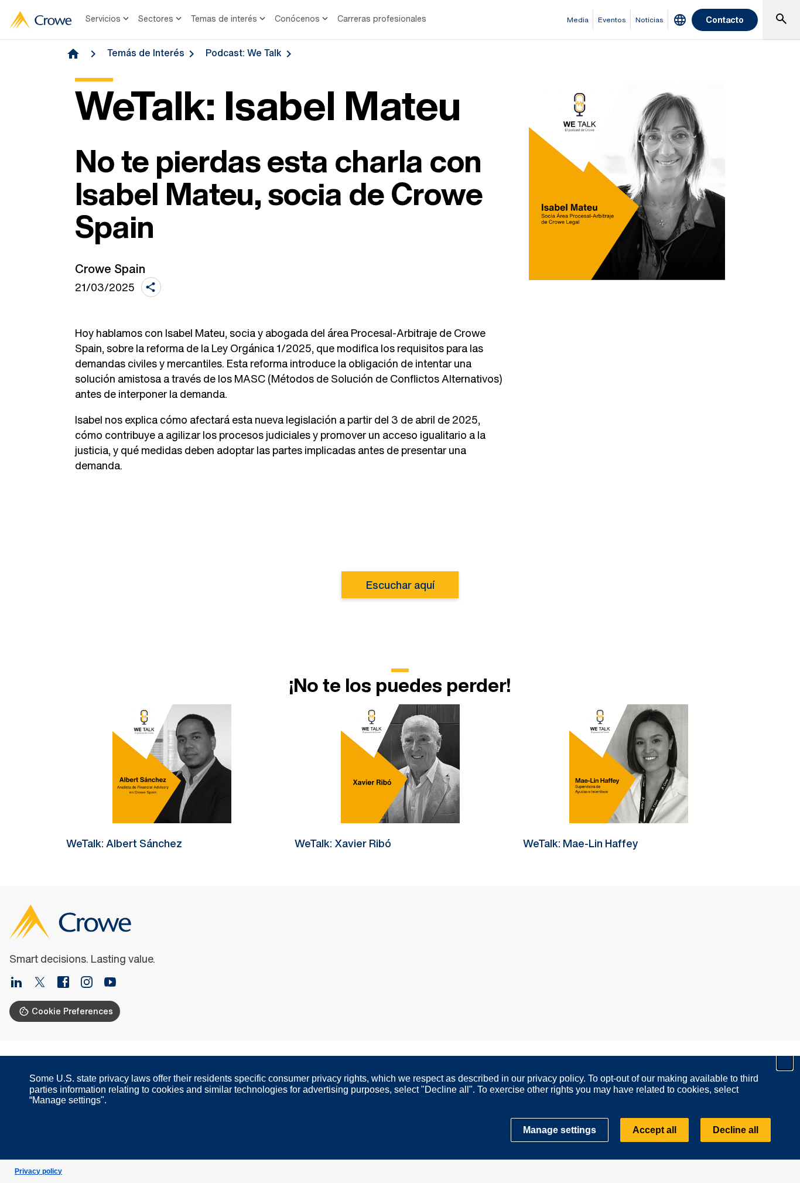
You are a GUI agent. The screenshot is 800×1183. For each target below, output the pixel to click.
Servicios (103, 18)
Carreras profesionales (381, 18)
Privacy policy (38, 1171)
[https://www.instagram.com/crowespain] (91, 983)
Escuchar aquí (400, 584)
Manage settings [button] (559, 1130)
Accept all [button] (654, 1130)
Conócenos (297, 18)
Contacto (725, 19)
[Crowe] (40, 20)
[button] (784, 1062)
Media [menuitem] (578, 20)
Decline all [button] (735, 1130)
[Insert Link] (21, 983)
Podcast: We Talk (244, 53)
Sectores (155, 18)
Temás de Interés (145, 53)
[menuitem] (108, 20)
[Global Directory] (680, 20)
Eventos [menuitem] (612, 20)
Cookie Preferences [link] (72, 1011)
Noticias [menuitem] (649, 20)
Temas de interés (224, 18)
